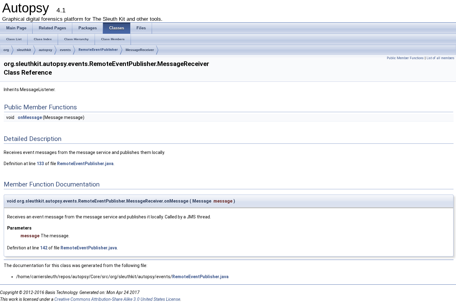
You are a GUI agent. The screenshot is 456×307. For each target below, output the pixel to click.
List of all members (440, 58)
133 (40, 163)
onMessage (30, 117)
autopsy (45, 50)
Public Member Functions (405, 58)
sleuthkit (24, 50)
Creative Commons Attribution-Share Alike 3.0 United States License (117, 299)
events (65, 50)
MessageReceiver (140, 50)
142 (43, 247)
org (6, 50)
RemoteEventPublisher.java (85, 163)
